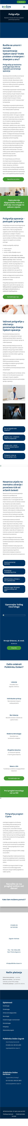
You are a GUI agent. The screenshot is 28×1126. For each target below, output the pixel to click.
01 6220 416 (14, 925)
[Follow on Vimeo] (3, 2)
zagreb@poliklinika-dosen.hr (13, 1048)
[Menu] (24, 7)
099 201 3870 (17, 1080)
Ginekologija (6, 1009)
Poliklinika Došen (20, 1114)
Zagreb (11, 938)
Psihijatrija (6, 1026)
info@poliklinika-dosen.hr (14, 963)
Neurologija (6, 1016)
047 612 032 (14, 927)
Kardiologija (6, 1006)
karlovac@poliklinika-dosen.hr (13, 1083)
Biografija (14, 648)
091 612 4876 (17, 1045)
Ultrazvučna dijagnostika (9, 1013)
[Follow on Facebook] (5, 1)
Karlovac (16, 938)
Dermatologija (7, 1023)
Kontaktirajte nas (13, 297)
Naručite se (21, 2)
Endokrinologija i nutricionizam (11, 1020)
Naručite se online (13, 179)
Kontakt (14, 1116)
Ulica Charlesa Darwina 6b (12, 1042)
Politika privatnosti (8, 1114)
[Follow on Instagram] (7, 2)
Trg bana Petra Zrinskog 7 (12, 1077)
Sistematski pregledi (8, 1030)
